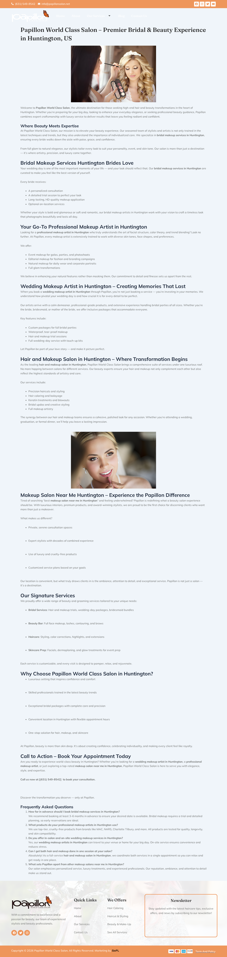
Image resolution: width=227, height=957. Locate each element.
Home (60, 16)
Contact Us (139, 16)
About (75, 16)
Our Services (96, 16)
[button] (106, 16)
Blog (121, 16)
